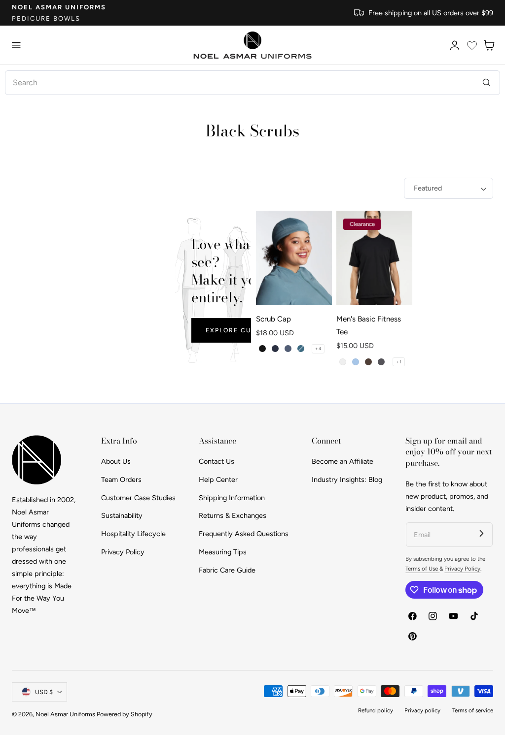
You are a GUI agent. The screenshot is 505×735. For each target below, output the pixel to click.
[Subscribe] (481, 533)
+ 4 (318, 348)
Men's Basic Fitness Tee (368, 325)
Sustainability (122, 515)
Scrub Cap (273, 319)
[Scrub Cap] (294, 258)
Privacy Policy (122, 551)
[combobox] (252, 82)
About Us (116, 461)
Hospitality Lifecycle (133, 533)
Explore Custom (239, 330)
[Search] (486, 82)
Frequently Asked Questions (244, 533)
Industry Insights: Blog (347, 479)
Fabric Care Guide (227, 570)
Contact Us (216, 461)
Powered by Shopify (124, 714)
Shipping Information (232, 497)
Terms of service (472, 710)
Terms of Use (422, 568)
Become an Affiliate (342, 461)
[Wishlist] (472, 45)
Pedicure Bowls (46, 18)
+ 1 (398, 361)
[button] (16, 45)
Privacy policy (422, 710)
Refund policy (375, 710)
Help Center (218, 479)
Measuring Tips (223, 551)
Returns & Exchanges (232, 515)
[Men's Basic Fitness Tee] (374, 258)
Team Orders (121, 479)
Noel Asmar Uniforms (59, 7)
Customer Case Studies (138, 497)
